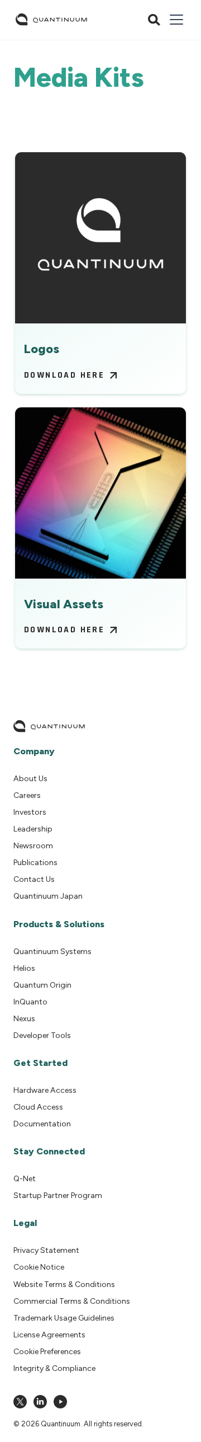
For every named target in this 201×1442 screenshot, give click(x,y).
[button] (174, 19)
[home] (51, 19)
